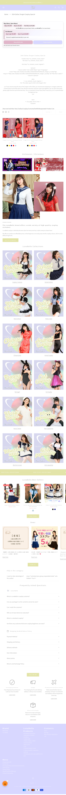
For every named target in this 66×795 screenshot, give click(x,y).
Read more (5, 557)
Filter (60, 112)
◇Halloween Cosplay (28, 735)
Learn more (12, 695)
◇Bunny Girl (26, 744)
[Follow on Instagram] (33, 778)
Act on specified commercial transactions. (14, 765)
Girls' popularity (49, 465)
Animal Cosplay (49, 355)
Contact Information (8, 773)
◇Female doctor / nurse (29, 748)
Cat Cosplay (49, 392)
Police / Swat (48, 319)
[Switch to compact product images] (8, 112)
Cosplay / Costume (17, 282)
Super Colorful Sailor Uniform (12, 505)
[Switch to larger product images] (3, 112)
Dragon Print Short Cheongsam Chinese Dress (12, 141)
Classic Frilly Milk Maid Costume (54, 505)
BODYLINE (5, 730)
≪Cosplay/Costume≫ (29, 733)
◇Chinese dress (27, 742)
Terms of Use (6, 767)
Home (6, 14)
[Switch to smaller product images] (6, 112)
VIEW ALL (33, 564)
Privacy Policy (6, 769)
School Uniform (49, 282)
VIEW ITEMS (33, 516)
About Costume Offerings (9, 771)
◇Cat (24, 746)
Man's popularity (48, 428)
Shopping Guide (7, 762)
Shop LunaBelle (47, 42)
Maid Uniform (17, 319)
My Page (46, 732)
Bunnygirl (17, 392)
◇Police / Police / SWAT (29, 741)
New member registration (51, 734)
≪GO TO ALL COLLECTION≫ (18, 472)
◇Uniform (26, 737)
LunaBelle (5, 732)
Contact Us (5, 764)
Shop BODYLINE (18, 42)
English (32, 783)
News (45, 730)
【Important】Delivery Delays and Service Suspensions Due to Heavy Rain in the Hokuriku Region (33, 2)
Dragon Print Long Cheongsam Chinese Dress (33, 141)
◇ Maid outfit (26, 739)
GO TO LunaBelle (10, 240)
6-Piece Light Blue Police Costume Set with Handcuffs (33, 506)
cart (45, 736)
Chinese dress (17, 355)
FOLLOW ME (33, 674)
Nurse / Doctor (17, 428)
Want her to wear (17, 465)
